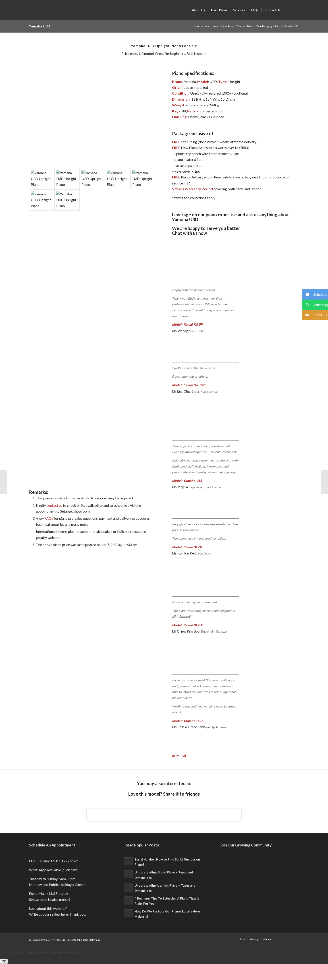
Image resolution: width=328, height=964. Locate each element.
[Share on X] (144, 815)
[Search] (287, 10)
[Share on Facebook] (106, 815)
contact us (54, 505)
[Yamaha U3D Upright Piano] (41, 178)
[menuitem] (198, 10)
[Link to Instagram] (318, 9)
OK (4, 961)
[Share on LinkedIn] (222, 815)
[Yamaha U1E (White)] (324, 482)
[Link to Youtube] (311, 9)
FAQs (48, 518)
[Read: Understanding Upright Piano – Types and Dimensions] (129, 887)
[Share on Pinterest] (183, 815)
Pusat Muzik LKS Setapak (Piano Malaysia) (76, 939)
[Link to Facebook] (304, 9)
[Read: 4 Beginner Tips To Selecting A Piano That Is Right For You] (129, 900)
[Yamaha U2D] (3, 482)
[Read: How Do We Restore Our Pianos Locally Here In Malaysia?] (129, 913)
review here (59, 914)
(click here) (70, 870)
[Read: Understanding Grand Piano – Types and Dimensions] (129, 874)
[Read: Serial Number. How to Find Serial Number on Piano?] (129, 861)
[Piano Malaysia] (28, 10)
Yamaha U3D (39, 26)
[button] (315, 294)
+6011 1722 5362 (64, 861)
